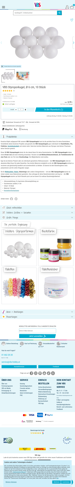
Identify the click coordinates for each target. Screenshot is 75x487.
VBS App (41, 403)
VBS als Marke (6, 388)
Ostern (16, 172)
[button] (3, 42)
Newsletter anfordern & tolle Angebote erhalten (37, 326)
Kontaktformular (19, 367)
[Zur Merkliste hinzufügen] (71, 20)
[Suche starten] (59, 12)
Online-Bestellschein (44, 387)
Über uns (4, 384)
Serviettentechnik (13, 146)
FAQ (21, 395)
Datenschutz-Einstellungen (46, 394)
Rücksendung (42, 396)
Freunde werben (25, 388)
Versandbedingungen (45, 389)
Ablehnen (56, 482)
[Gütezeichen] (8, 440)
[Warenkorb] (72, 7)
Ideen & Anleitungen (26, 393)
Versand (70, 104)
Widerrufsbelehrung (44, 392)
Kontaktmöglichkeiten (63, 405)
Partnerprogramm (7, 386)
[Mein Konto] (67, 7)
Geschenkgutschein (26, 386)
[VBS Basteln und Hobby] (37, 5)
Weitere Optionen (11, 482)
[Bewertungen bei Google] (37, 432)
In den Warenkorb (52, 109)
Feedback (56, 367)
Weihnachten (9, 172)
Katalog (22, 384)
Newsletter (23, 391)
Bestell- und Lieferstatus (64, 407)
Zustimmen (65, 482)
